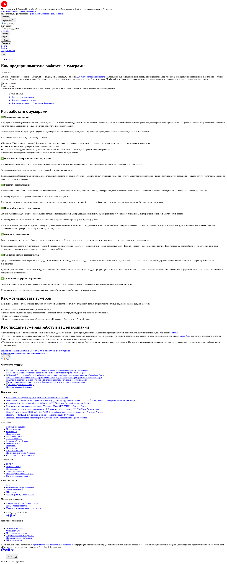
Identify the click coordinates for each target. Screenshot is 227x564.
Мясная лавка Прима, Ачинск (73, 418)
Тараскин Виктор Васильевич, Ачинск (73, 403)
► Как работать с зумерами (21, 97)
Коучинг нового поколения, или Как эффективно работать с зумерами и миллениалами (45, 382)
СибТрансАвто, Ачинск (88, 409)
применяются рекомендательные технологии (53, 545)
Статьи (9, 59)
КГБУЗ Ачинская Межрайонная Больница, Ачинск (114, 400)
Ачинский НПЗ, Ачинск (57, 397)
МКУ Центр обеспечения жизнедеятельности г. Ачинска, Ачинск (73, 412)
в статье (174, 333)
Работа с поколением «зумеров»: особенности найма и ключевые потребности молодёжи (46, 373)
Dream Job (184, 336)
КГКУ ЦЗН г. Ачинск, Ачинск (74, 406)
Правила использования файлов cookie (46, 14)
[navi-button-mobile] (3, 54)
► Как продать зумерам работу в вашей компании (31, 103)
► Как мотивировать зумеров (22, 100)
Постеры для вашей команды (19, 387)
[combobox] (12, 556)
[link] (5, 39)
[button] (4, 46)
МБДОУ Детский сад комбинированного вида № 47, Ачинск (46, 415)
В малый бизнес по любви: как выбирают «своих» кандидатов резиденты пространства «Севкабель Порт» (54, 377)
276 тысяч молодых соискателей (91, 77)
